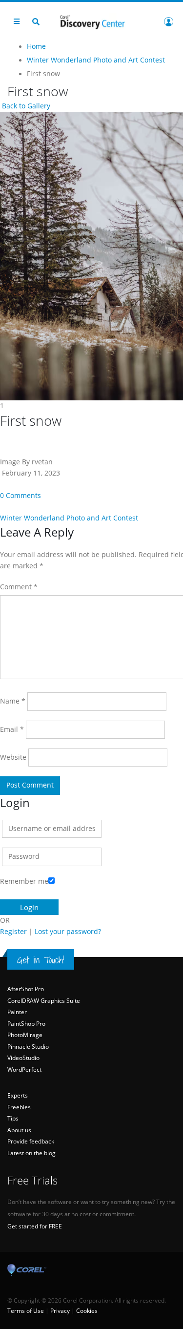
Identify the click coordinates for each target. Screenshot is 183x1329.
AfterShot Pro (25, 989)
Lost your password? (68, 931)
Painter (17, 1012)
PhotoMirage (24, 1035)
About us (19, 1130)
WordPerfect (24, 1069)
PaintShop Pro (26, 1023)
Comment (19, 586)
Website (13, 757)
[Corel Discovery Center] (92, 21)
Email (12, 729)
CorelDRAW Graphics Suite (43, 1001)
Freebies (19, 1107)
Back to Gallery (25, 106)
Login (168, 21)
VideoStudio (23, 1058)
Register (13, 931)
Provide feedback (30, 1141)
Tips (13, 1118)
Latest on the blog (31, 1153)
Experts (17, 1095)
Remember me (24, 881)
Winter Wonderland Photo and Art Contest (69, 518)
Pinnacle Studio (28, 1046)
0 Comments (20, 495)
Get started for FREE (34, 1226)
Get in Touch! (40, 960)
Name (12, 701)
